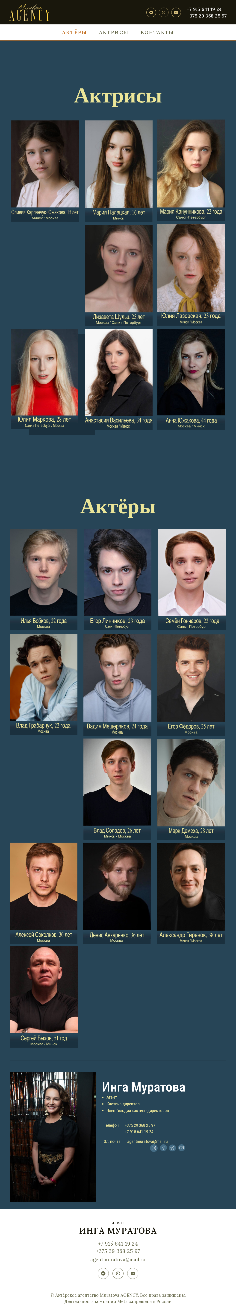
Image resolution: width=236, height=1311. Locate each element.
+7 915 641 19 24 (204, 9)
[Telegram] (151, 12)
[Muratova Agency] (29, 12)
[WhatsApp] (163, 12)
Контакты (157, 32)
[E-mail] (176, 12)
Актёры (74, 32)
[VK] (132, 1273)
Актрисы (114, 32)
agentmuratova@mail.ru (118, 1260)
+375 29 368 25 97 (207, 16)
